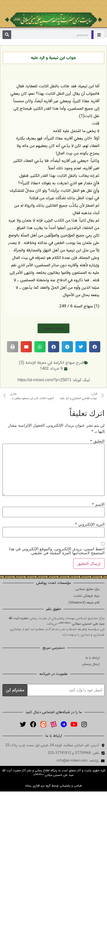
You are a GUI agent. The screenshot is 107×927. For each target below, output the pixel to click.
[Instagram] (84, 724)
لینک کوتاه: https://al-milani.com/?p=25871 (53, 380)
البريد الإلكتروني (90, 524)
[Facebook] (33, 724)
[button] (53, 328)
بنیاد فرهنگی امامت (86, 596)
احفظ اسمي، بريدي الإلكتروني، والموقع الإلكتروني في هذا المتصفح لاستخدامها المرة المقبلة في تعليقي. (57, 551)
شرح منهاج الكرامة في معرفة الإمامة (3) (51, 363)
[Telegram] (64, 724)
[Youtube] (74, 724)
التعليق (97, 441)
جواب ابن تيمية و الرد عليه (53, 57)
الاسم (98, 504)
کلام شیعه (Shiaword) (84, 602)
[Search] (6, 34)
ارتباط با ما (93, 657)
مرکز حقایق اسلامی (87, 589)
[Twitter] (23, 724)
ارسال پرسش (91, 664)
